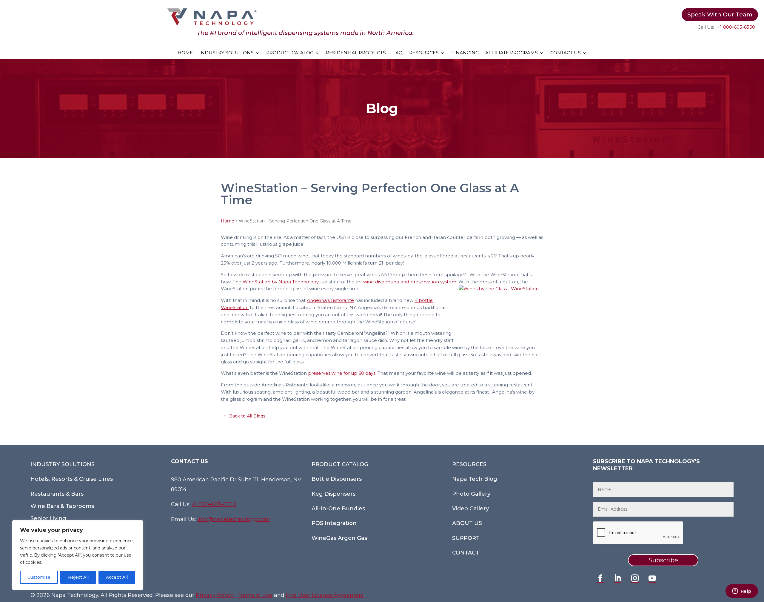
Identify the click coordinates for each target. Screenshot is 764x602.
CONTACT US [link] (565, 53)
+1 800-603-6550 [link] (736, 27)
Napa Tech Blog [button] (474, 479)
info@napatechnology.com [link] (233, 519)
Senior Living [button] (48, 518)
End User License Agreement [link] (325, 595)
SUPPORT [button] (466, 538)
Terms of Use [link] (254, 595)
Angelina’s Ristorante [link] (330, 300)
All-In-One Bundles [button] (338, 508)
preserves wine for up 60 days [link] (341, 373)
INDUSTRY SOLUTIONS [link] (226, 53)
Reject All (78, 577)
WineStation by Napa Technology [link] (280, 282)
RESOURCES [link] (424, 53)
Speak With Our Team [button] (719, 14)
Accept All (117, 577)
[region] (77, 555)
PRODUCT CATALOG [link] (289, 53)
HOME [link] (185, 53)
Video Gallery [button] (470, 508)
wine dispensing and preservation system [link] (409, 282)
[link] (212, 24)
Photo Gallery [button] (471, 494)
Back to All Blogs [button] (247, 416)
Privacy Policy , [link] (216, 595)
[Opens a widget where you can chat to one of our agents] (741, 591)
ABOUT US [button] (467, 523)
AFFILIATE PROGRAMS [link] (511, 53)
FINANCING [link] (465, 53)
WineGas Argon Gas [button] (339, 538)
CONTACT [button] (465, 552)
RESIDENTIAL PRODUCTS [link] (356, 53)
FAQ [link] (397, 53)
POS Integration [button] (334, 523)
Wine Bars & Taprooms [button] (62, 506)
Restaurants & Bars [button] (57, 494)
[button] (600, 578)
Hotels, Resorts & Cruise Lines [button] (71, 479)
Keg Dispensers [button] (333, 494)
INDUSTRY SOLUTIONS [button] (62, 464)
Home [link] (227, 221)
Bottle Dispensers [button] (337, 479)
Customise (38, 577)
